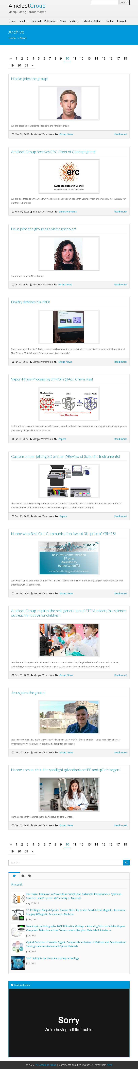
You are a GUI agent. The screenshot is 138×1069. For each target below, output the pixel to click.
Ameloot (27, 5)
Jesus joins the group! (28, 692)
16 (110, 58)
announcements (68, 211)
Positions (74, 20)
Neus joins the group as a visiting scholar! (43, 229)
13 (89, 58)
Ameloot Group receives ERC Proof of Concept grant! (53, 151)
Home (13, 20)
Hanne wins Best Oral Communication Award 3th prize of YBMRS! (63, 533)
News (63, 20)
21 (26, 65)
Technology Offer (90, 20)
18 (125, 58)
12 (81, 58)
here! (109, 1064)
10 (67, 58)
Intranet (121, 20)
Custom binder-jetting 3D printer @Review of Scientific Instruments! (65, 456)
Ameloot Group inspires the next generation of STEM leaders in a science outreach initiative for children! (68, 612)
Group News (66, 134)
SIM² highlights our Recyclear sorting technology (52, 958)
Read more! (120, 134)
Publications (50, 20)
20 (19, 65)
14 (96, 58)
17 (118, 58)
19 (12, 65)
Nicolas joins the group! (29, 78)
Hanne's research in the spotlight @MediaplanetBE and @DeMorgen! (65, 769)
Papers (62, 439)
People (22, 20)
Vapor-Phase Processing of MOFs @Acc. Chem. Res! (52, 379)
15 (103, 58)
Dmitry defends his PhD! (30, 302)
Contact (110, 20)
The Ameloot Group (45, 1064)
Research (37, 20)
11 (74, 58)
